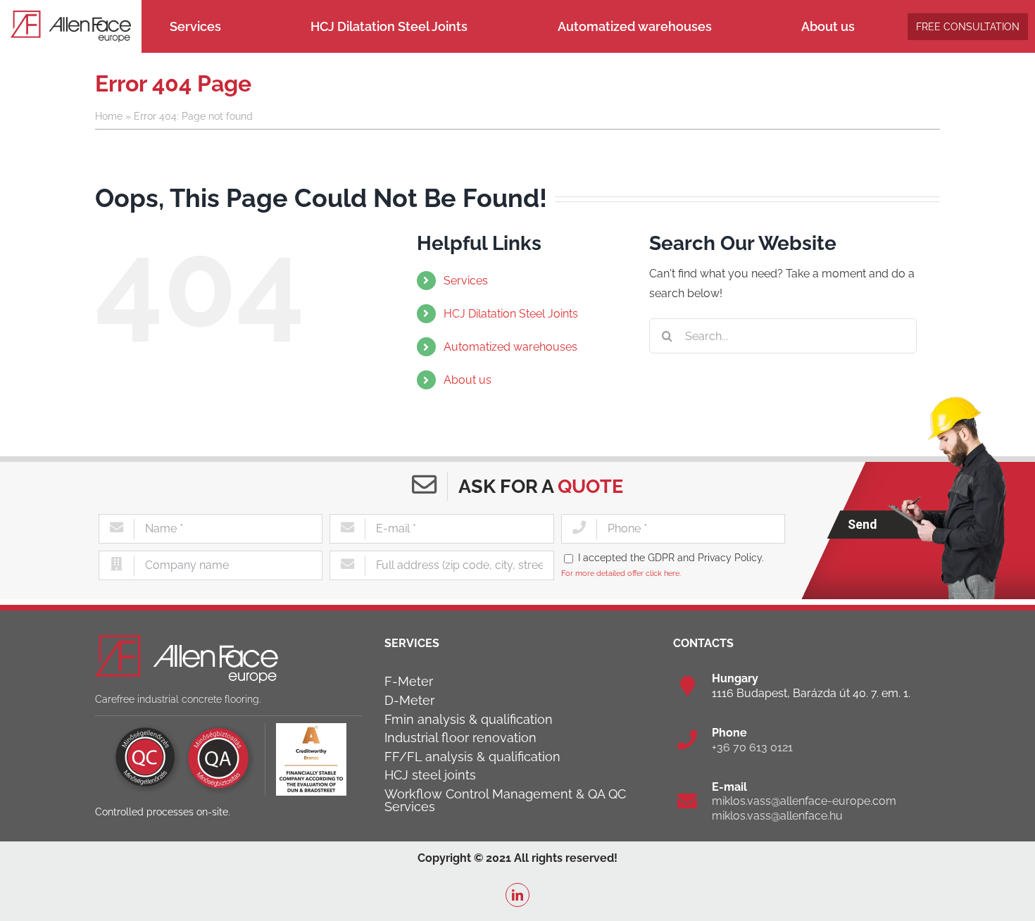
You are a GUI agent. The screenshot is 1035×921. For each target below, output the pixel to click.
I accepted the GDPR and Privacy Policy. (671, 557)
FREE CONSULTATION (968, 26)
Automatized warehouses (510, 346)
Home (109, 116)
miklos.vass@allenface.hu (777, 815)
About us (467, 380)
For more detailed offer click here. (621, 573)
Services (466, 280)
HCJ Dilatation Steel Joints (511, 313)
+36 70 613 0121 (752, 747)
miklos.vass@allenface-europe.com (804, 801)
